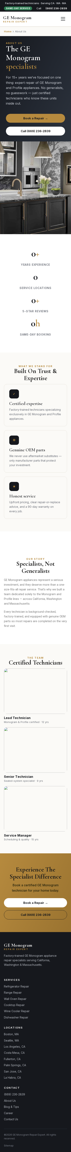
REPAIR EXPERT (15, 22)
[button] (63, 19)
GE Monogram (17, 18)
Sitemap (9, 1145)
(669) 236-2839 (56, 8)
